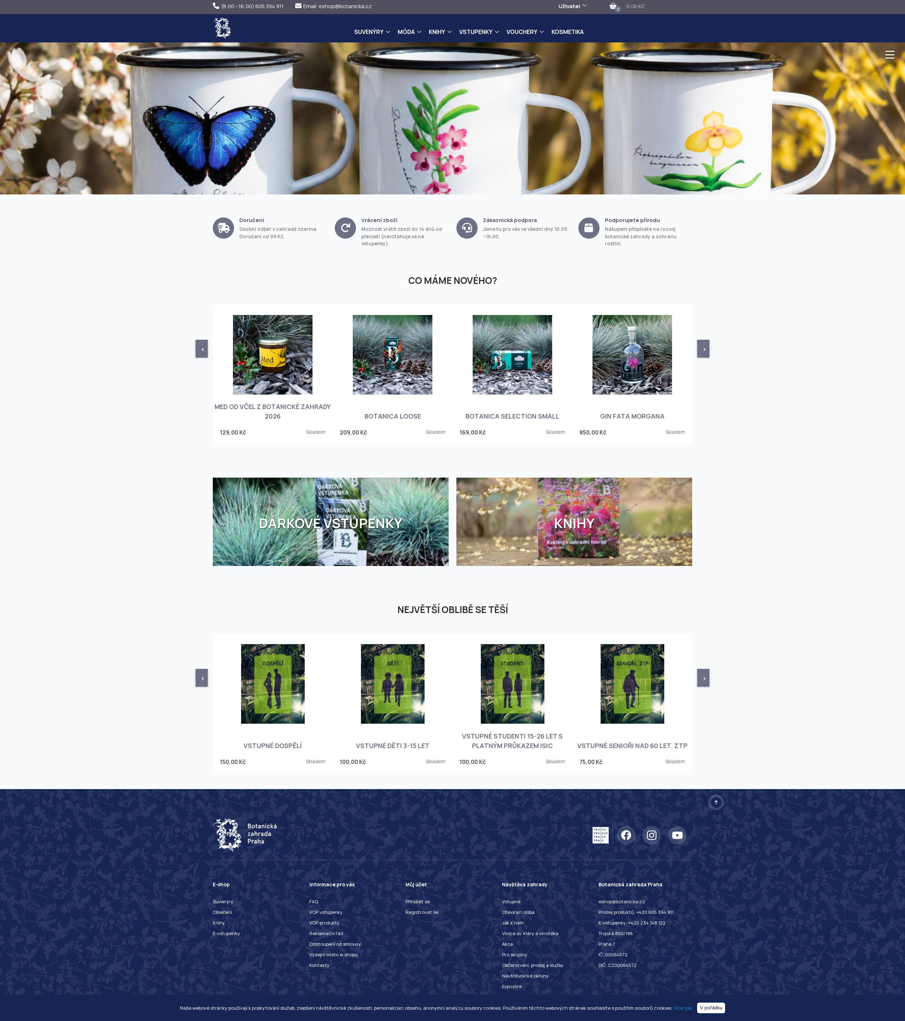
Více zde (682, 1007)
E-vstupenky (226, 933)
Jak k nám (513, 923)
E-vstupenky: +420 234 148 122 (632, 923)
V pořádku (711, 1007)
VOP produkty (324, 923)
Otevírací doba (518, 912)
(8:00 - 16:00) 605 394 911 (252, 6)
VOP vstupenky (326, 912)
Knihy (437, 32)
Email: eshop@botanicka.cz (337, 6)
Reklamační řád (326, 933)
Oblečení (222, 912)
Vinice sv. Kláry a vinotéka (530, 933)
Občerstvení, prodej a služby (533, 965)
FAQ (313, 901)
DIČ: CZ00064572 (618, 965)
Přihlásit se (417, 901)
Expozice (512, 986)
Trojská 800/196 (616, 933)
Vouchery (522, 32)
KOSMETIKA (567, 32)
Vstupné (511, 901)
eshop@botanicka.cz (622, 901)
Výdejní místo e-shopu (333, 954)
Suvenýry (369, 32)
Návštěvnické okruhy (525, 976)
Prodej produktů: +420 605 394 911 (636, 912)
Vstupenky (475, 32)
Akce (507, 944)
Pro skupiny (514, 954)
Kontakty (319, 965)
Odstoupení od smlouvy (335, 944)
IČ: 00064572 (613, 954)
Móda (406, 32)
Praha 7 (607, 944)
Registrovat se (421, 912)
